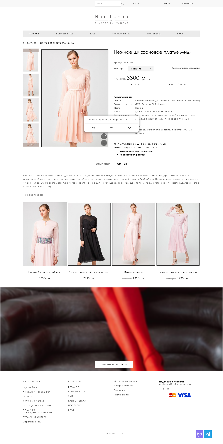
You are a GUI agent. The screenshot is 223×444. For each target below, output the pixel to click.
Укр (111, 127)
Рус (130, 127)
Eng (93, 127)
